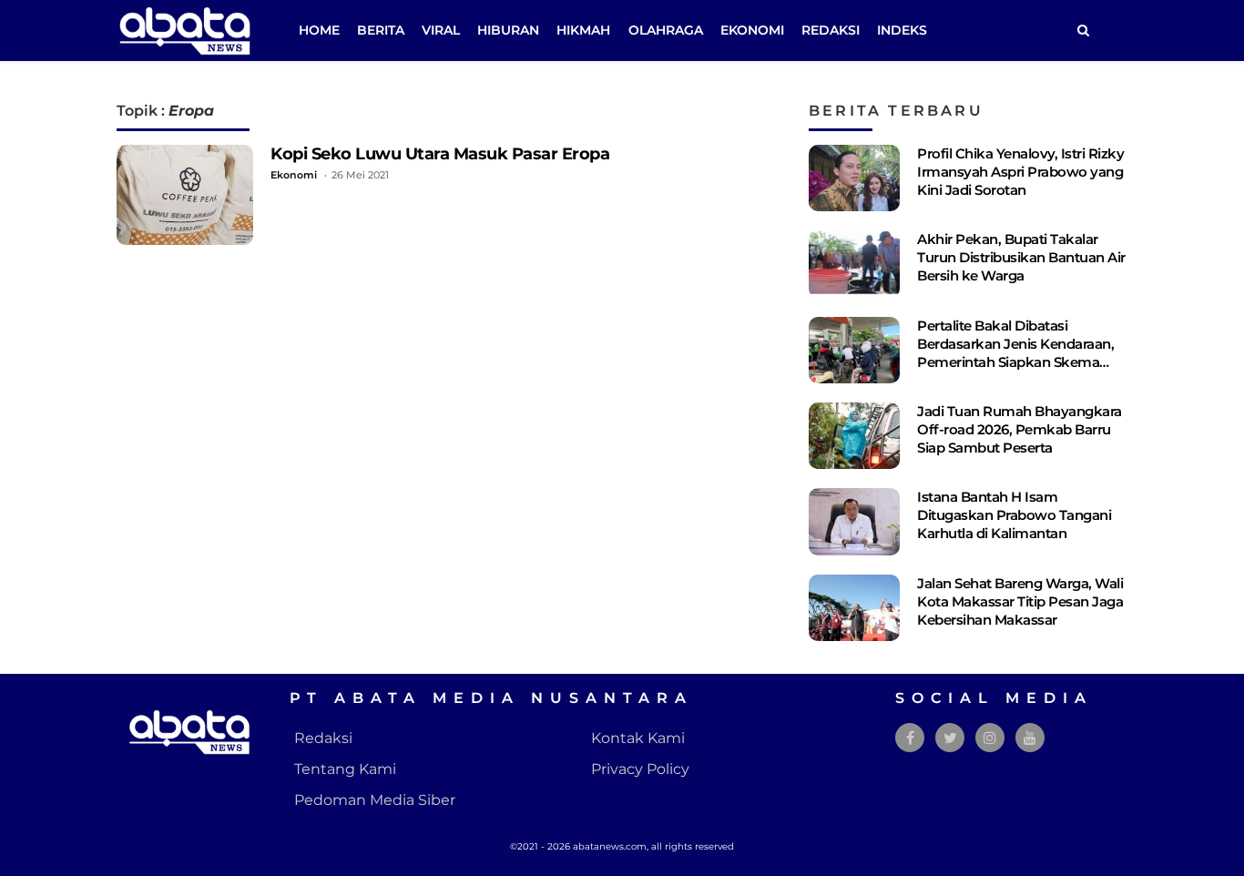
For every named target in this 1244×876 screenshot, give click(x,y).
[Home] (1082, 30)
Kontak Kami (638, 738)
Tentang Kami (345, 769)
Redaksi (830, 30)
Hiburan (508, 30)
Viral (441, 30)
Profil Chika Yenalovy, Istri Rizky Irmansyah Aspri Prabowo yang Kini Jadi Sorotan (1020, 172)
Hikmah (583, 30)
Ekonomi (752, 30)
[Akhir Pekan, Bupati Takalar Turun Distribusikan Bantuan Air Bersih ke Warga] (854, 263)
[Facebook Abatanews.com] (910, 738)
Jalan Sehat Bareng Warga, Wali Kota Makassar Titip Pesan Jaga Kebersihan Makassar (1020, 601)
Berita (380, 30)
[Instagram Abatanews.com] (990, 738)
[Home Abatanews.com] (185, 29)
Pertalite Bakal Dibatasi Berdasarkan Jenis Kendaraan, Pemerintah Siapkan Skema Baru (1015, 353)
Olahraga (665, 30)
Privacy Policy (640, 769)
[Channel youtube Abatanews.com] (1030, 738)
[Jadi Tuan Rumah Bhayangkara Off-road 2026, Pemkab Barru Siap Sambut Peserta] (854, 435)
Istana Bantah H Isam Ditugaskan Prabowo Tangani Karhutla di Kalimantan (1014, 515)
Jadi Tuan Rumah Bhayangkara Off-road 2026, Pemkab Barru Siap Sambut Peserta (1019, 429)
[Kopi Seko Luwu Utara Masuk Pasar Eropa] (185, 195)
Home (319, 30)
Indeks (902, 30)
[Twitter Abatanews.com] (950, 738)
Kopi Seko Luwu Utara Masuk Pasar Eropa (439, 153)
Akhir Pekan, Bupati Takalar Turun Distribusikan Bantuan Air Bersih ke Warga (1021, 257)
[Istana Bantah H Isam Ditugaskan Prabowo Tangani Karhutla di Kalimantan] (854, 521)
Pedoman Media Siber (374, 800)
